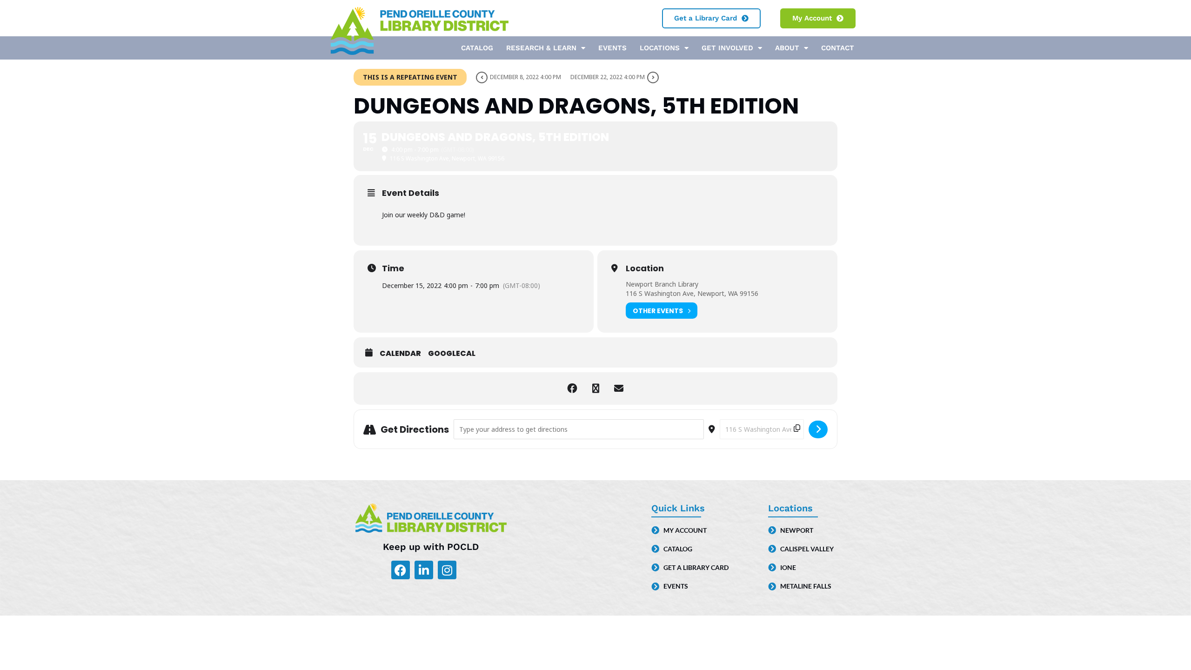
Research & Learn (541, 48)
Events (612, 48)
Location (645, 268)
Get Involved (727, 48)
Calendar (400, 353)
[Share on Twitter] (595, 388)
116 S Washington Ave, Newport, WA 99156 (692, 293)
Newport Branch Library (662, 284)
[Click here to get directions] (818, 429)
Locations (660, 48)
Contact (837, 48)
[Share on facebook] (572, 388)
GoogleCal (451, 353)
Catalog (477, 48)
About (787, 48)
